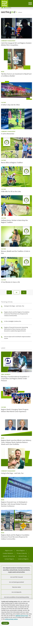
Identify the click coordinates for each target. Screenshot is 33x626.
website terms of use (21, 615)
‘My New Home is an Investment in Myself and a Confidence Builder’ (16, 75)
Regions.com (9, 550)
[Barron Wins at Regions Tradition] (16, 147)
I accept (5, 623)
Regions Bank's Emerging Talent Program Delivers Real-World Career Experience (14, 410)
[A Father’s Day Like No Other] (16, 90)
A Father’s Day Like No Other (10, 105)
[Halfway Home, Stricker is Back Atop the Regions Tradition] (16, 205)
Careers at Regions (23, 559)
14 (18, 292)
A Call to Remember (7, 134)
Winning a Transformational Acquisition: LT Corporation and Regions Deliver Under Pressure (15, 379)
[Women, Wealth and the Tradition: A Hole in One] (16, 236)
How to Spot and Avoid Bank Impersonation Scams (17, 337)
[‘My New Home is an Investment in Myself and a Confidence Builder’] (16, 59)
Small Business (5, 374)
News (2, 71)
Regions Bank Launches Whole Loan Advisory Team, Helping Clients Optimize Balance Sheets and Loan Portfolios (16, 442)
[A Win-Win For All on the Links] (16, 176)
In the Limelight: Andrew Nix (12, 321)
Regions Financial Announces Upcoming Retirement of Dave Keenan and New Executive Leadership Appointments (16, 329)
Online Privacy (23, 556)
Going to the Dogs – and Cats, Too (14, 306)
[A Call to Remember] (16, 119)
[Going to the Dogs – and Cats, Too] (16, 458)
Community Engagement (8, 41)
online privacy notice (11, 619)
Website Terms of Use (9, 556)
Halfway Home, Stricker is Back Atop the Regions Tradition (14, 221)
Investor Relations (8, 553)
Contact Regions (9, 559)
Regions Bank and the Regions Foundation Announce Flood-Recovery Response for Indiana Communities (16, 313)
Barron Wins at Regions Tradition (12, 163)
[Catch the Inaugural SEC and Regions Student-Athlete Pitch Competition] (16, 28)
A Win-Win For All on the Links (11, 191)
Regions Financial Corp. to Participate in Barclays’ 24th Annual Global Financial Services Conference (14, 504)
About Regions (20, 550)
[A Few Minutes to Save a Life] (16, 267)
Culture (20, 12)
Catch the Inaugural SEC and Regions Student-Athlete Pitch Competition (16, 44)
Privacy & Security (22, 553)
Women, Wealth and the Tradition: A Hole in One (15, 252)
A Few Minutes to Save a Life (10, 282)
